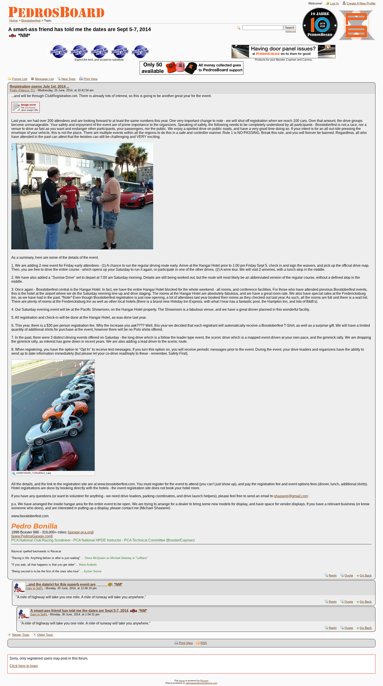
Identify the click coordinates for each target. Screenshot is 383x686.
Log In (334, 3)
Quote (348, 575)
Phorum (204, 680)
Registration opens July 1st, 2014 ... (39, 86)
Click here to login (24, 666)
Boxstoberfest (31, 20)
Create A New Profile (361, 3)
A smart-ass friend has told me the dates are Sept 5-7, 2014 (88, 610)
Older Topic (45, 634)
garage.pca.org (80, 532)
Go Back (366, 575)
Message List (44, 79)
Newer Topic (20, 634)
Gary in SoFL (34, 588)
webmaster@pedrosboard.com (201, 683)
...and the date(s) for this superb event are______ (74, 584)
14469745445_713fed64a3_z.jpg (33, 473)
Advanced (290, 31)
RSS (204, 643)
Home (13, 20)
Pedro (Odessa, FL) (22, 90)
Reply (333, 575)
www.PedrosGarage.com (31, 536)
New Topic (68, 79)
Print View (91, 79)
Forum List (19, 79)
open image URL (29, 110)
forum (182, 680)
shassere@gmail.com (291, 496)
